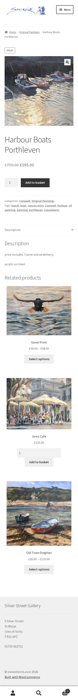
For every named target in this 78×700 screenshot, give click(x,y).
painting (22, 210)
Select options (39, 359)
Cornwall (24, 201)
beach (15, 205)
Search (39, 693)
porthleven (36, 210)
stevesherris (51, 210)
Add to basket (35, 182)
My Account (13, 693)
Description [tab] (13, 230)
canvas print (36, 205)
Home (12, 32)
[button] (67, 62)
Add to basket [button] (39, 462)
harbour (62, 205)
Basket (60, 690)
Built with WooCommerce (22, 677)
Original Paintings (29, 32)
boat (23, 205)
